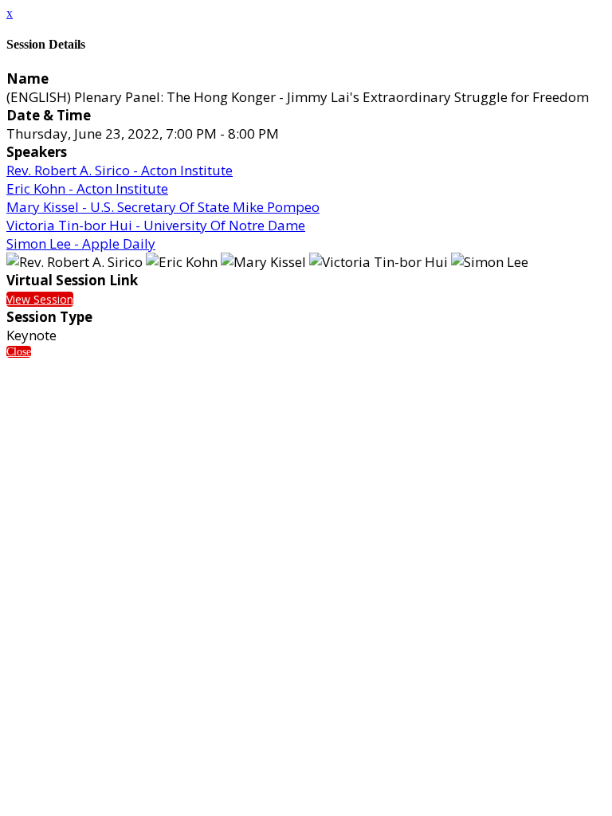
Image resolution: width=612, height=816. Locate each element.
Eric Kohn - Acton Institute (87, 188)
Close (18, 352)
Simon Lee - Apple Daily (80, 243)
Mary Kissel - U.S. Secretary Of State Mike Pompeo (163, 207)
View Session (39, 299)
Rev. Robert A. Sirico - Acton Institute (119, 170)
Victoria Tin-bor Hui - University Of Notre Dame (155, 225)
